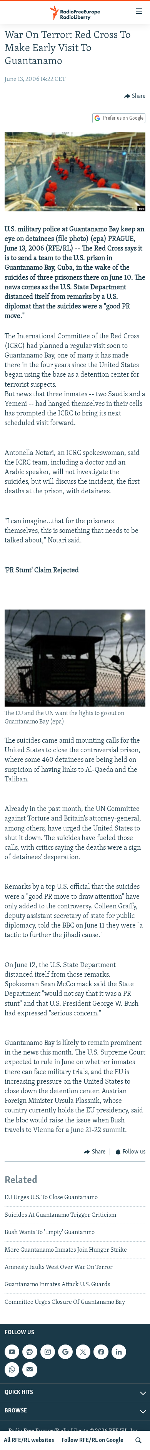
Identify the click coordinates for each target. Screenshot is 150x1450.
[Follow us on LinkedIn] (119, 1352)
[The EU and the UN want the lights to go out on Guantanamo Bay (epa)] (75, 705)
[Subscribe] (29, 1369)
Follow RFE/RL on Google (92, 1440)
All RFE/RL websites (29, 1440)
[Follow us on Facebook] (100, 1352)
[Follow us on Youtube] (12, 1352)
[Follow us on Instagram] (47, 1352)
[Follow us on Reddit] (29, 1352)
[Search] (138, 1440)
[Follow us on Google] (65, 1352)
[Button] (135, 96)
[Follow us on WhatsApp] (12, 1369)
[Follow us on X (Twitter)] (83, 1352)
